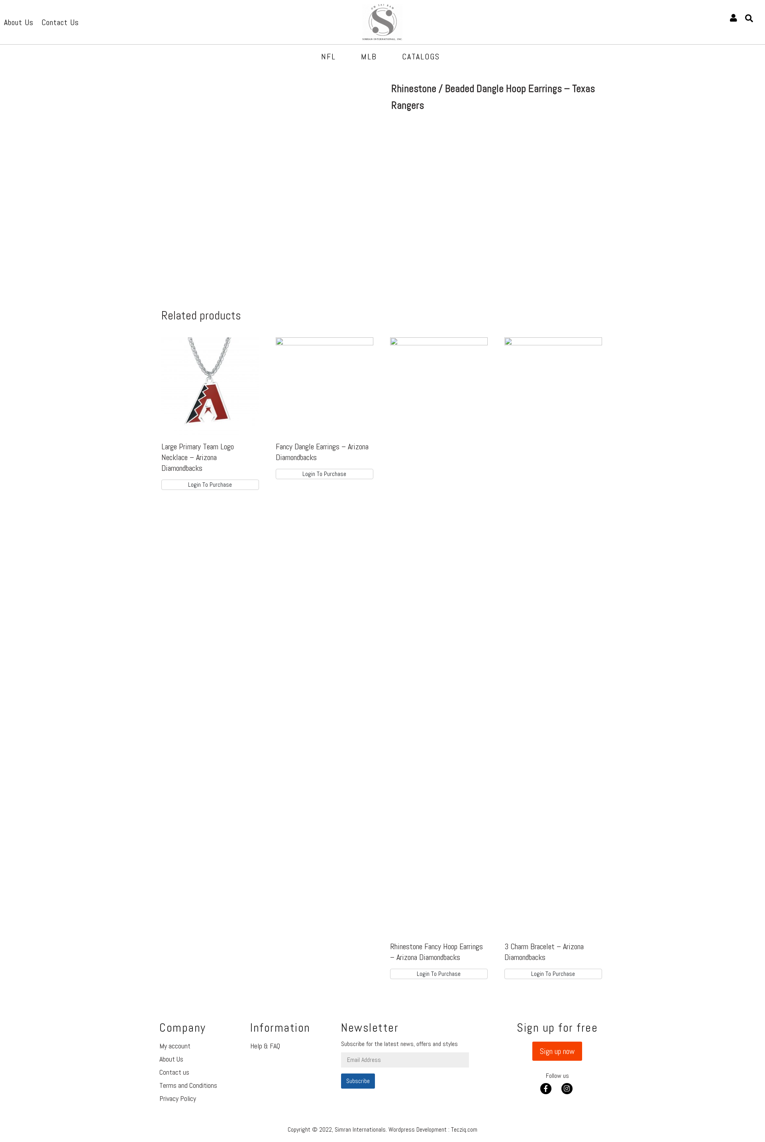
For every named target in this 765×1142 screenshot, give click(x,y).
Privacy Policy (177, 1098)
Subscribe (358, 1081)
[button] (557, 1051)
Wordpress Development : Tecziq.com (432, 1129)
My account (174, 1045)
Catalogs (421, 56)
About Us (171, 1059)
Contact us (174, 1072)
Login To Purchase (210, 484)
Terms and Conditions (188, 1085)
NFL (328, 56)
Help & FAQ (265, 1045)
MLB (369, 56)
